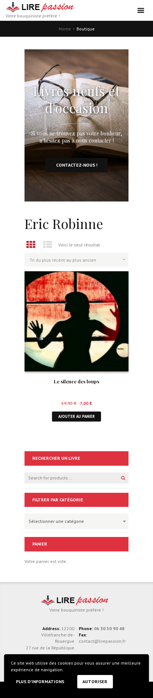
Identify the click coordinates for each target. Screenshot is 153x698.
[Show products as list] (48, 244)
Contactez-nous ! (76, 165)
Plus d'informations (40, 681)
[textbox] (75, 520)
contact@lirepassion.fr (102, 641)
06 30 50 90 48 (109, 628)
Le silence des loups (76, 381)
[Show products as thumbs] (31, 244)
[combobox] (76, 521)
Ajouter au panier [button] (76, 416)
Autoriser (94, 681)
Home (65, 29)
